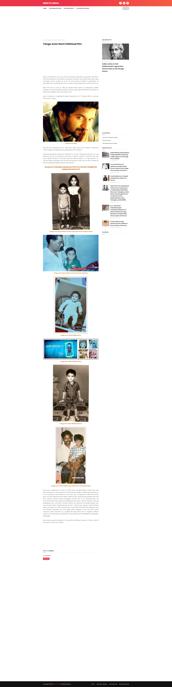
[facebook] (120, 3)
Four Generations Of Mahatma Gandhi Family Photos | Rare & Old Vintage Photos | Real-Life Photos (119, 167)
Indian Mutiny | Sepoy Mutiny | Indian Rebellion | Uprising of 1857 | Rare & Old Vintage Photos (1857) (119, 156)
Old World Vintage (124, 684)
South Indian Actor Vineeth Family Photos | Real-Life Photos (119, 178)
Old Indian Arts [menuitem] (69, 8)
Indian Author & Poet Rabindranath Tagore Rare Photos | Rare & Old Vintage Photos (113, 67)
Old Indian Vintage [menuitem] (55, 8)
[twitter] (124, 3)
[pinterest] (127, 3)
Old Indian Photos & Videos (110, 137)
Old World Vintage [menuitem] (82, 8)
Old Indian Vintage (102, 684)
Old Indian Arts (107, 140)
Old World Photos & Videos (110, 143)
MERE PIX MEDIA (51, 3)
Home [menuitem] (45, 8)
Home (44, 40)
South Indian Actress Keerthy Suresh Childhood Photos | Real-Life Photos (118, 223)
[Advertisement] (86, 23)
